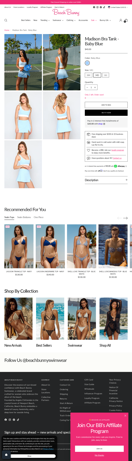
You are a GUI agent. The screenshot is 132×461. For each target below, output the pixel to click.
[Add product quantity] (95, 87)
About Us (45, 385)
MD (97, 75)
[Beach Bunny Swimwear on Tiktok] (104, 7)
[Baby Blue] (87, 63)
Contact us (117, 158)
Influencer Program (93, 393)
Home (6, 30)
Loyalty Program (91, 398)
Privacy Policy (115, 405)
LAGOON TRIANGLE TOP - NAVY (19, 271)
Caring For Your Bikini (70, 420)
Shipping (64, 394)
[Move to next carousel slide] (125, 202)
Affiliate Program (92, 402)
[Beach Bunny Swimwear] (66, 12)
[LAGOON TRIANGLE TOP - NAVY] (19, 246)
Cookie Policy (115, 410)
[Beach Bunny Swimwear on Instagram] (97, 7)
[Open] (6, 454)
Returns (63, 398)
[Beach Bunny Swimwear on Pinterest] (101, 7)
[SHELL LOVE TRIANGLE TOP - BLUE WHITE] (81, 246)
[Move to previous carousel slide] (119, 202)
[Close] (125, 416)
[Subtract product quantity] (87, 87)
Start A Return (66, 403)
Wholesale (89, 389)
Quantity (89, 82)
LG (105, 75)
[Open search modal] (5, 20)
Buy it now (106, 113)
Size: (89, 70)
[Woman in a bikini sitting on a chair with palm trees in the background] (18, 319)
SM (88, 75)
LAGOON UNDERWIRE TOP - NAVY (50, 271)
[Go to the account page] (120, 20)
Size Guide (89, 384)
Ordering (64, 389)
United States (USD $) (118, 7)
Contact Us (65, 385)
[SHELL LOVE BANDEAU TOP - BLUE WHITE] (113, 246)
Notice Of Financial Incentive (113, 390)
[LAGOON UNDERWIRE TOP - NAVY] (50, 246)
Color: (92, 58)
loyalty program (118, 150)
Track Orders (66, 415)
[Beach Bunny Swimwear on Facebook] (94, 7)
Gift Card (88, 379)
